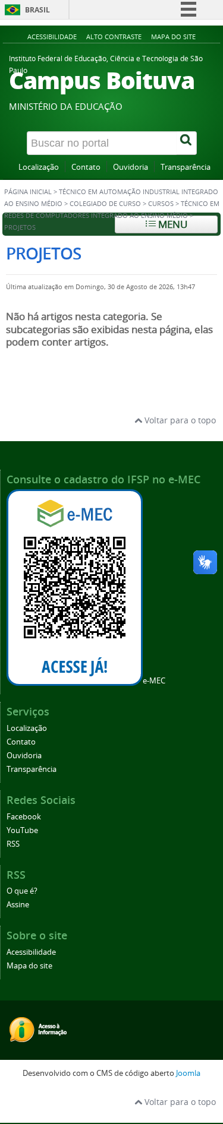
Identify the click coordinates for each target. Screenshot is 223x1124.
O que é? (22, 891)
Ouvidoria (130, 167)
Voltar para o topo (179, 420)
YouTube (22, 830)
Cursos (161, 204)
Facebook (24, 817)
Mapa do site (173, 36)
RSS (13, 844)
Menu (171, 224)
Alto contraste (114, 36)
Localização (38, 167)
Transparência (186, 167)
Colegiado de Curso (105, 204)
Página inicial (28, 192)
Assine (18, 905)
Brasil (37, 10)
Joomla (188, 1073)
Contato (85, 167)
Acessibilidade (52, 36)
